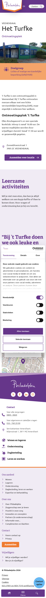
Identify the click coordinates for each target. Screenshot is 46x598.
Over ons (6, 499)
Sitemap (5, 578)
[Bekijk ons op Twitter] (13, 394)
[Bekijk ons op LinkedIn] (26, 394)
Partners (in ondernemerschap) (19, 517)
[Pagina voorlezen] (24, 6)
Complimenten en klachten (17, 524)
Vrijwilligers (8, 552)
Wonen (8, 479)
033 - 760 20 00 (13, 423)
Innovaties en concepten (16, 514)
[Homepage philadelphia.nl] (23, 383)
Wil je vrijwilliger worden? (16, 557)
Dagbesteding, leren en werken (19, 489)
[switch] (39, 305)
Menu (23, 595)
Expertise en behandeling (16, 492)
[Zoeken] (41, 6)
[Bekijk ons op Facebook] (19, 394)
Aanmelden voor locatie (21, 157)
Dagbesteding (14, 452)
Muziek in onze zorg (14, 510)
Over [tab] (38, 255)
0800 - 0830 (12, 414)
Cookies (5, 582)
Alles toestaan (23, 331)
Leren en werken (16, 458)
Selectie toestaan (23, 339)
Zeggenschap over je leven (17, 507)
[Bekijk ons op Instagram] (32, 394)
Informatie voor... (12, 520)
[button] (23, 361)
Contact (6, 530)
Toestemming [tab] (8, 255)
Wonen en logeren (16, 440)
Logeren (9, 482)
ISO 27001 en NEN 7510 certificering (18, 585)
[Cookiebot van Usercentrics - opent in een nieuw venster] (32, 248)
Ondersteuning (15, 446)
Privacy (8, 538)
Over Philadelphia (13, 504)
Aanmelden (10, 544)
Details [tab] (23, 255)
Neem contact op (12, 535)
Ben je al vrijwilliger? (14, 560)
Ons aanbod (8, 474)
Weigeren (23, 347)
